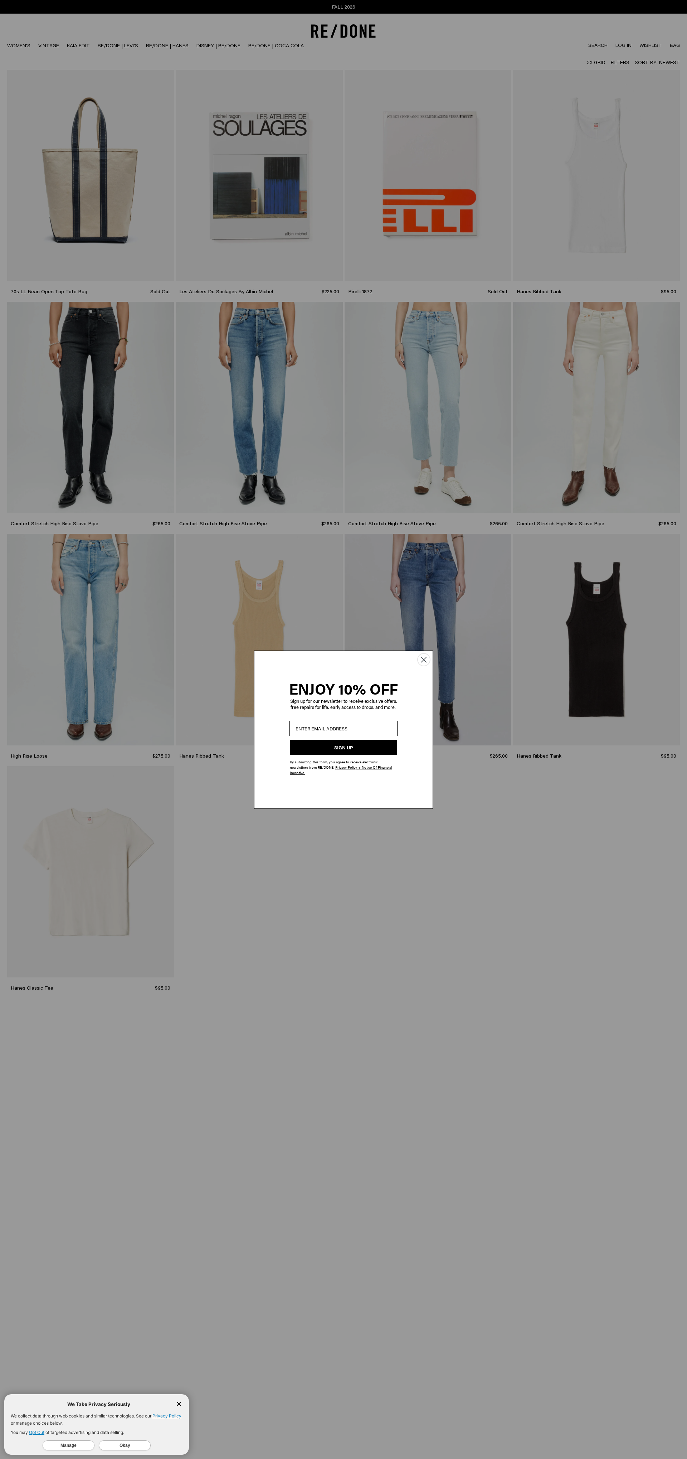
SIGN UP (343, 747)
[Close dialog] (424, 659)
